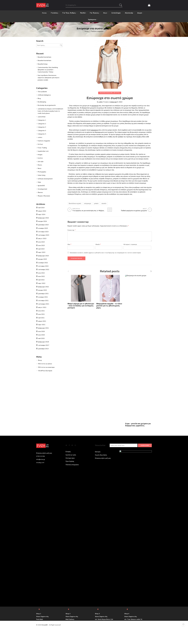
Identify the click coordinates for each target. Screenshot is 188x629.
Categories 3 (42, 127)
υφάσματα (92, 20)
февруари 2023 (43, 256)
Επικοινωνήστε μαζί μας (103, 458)
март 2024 (41, 214)
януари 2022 (42, 290)
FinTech (40, 144)
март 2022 (41, 283)
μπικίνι (96, 203)
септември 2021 (43, 304)
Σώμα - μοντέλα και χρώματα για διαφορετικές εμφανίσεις (138, 425)
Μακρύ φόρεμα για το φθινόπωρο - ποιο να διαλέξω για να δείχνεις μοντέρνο (81, 306)
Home (44, 13)
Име (69, 244)
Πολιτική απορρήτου (72, 465)
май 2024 (41, 208)
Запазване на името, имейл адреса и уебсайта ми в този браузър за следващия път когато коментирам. (105, 253)
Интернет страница (130, 244)
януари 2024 (42, 221)
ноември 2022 (43, 263)
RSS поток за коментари (46, 367)
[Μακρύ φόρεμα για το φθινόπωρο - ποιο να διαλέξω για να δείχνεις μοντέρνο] (81, 288)
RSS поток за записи (45, 364)
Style (39, 182)
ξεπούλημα (116, 13)
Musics (40, 165)
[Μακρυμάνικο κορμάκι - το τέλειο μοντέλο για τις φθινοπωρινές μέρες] (109, 288)
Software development (45, 179)
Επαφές (68, 452)
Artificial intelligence (44, 95)
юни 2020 (41, 335)
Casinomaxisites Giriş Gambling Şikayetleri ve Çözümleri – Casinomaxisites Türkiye (48, 69)
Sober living (41, 175)
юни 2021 (41, 314)
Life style (116, 93)
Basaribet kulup (42, 64)
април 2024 (42, 211)
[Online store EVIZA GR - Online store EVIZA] (42, 5)
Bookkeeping (42, 102)
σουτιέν (104, 203)
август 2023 (42, 238)
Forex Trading (42, 148)
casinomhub (41, 117)
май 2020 (41, 338)
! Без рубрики (42, 92)
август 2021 (42, 307)
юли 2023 (41, 242)
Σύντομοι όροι (70, 458)
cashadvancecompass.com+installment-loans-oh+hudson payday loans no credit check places (50, 111)
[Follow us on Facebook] (69, 445)
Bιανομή (97, 452)
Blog (39, 98)
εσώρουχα (94, 130)
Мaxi (105, 13)
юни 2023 (41, 245)
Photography (42, 172)
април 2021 (42, 321)
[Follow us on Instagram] (75, 445)
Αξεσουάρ (129, 13)
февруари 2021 (43, 328)
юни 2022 (41, 276)
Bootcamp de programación (47, 105)
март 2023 (41, 252)
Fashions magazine (97, 31)
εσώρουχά (94, 106)
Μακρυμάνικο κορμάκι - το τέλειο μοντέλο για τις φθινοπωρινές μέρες (109, 306)
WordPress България (45, 371)
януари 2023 (42, 259)
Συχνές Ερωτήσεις (101, 455)
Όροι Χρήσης (70, 461)
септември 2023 (43, 235)
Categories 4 (42, 130)
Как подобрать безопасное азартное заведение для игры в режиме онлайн (48, 77)
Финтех (40, 192)
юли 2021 (41, 311)
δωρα (139, 13)
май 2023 (41, 249)
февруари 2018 (43, 342)
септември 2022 (43, 269)
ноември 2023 (43, 228)
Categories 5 (42, 134)
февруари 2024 (43, 218)
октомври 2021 (43, 300)
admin (101, 102)
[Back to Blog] (109, 210)
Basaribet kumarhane (44, 57)
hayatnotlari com (43, 151)
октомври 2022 (43, 266)
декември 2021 (43, 294)
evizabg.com (40, 462)
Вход (40, 360)
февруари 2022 (43, 287)
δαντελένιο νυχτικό (75, 203)
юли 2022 (41, 273)
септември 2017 (43, 345)
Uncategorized (42, 189)
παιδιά (83, 13)
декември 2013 (43, 349)
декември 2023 (43, 225)
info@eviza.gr (40, 459)
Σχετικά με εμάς (71, 455)
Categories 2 (42, 124)
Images (40, 155)
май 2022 (41, 280)
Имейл (98, 244)
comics (40, 137)
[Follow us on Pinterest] (72, 445)
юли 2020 (41, 331)
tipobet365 (41, 186)
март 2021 (41, 325)
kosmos (40, 158)
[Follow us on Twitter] (66, 445)
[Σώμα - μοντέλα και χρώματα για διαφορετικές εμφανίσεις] (138, 348)
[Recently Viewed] (183, 624)
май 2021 (41, 318)
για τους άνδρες (69, 13)
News (39, 168)
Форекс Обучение (44, 196)
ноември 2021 (43, 297)
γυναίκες (54, 13)
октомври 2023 (43, 232)
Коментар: (72, 230)
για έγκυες (94, 13)
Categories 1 (42, 120)
